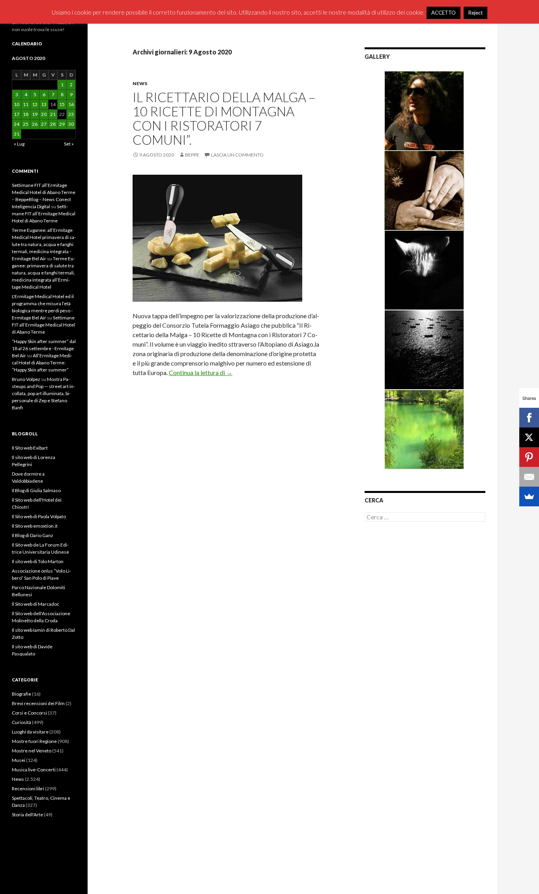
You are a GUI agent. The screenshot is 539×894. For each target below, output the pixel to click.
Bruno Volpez (26, 379)
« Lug (19, 144)
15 (62, 104)
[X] (529, 437)
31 (16, 134)
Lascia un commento (237, 155)
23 (71, 114)
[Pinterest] (529, 457)
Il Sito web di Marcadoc (35, 604)
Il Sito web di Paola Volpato (39, 516)
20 (44, 114)
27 (44, 124)
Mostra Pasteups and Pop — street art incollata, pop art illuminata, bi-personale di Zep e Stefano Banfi (43, 393)
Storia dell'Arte (27, 814)
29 (62, 124)
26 (34, 124)
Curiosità (21, 722)
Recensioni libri (28, 788)
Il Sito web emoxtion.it (35, 526)
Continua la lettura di (200, 372)
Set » (69, 144)
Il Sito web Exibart (30, 448)
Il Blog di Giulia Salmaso (36, 490)
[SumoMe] (529, 496)
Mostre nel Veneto (31, 751)
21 (53, 114)
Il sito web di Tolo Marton (38, 561)
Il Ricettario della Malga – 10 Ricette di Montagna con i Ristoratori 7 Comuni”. (224, 118)
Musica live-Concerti (34, 770)
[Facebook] (529, 417)
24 (16, 124)
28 (53, 124)
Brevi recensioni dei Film (38, 703)
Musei (18, 760)
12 (34, 104)
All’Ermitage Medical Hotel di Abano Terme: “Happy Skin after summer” (42, 363)
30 (71, 124)
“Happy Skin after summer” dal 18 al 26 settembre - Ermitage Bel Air (44, 348)
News (140, 83)
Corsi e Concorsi (29, 713)
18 (25, 114)
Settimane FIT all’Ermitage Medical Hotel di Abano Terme (43, 213)
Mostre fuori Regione (34, 741)
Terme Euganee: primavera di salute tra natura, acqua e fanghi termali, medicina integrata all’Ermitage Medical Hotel (43, 273)
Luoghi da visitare (30, 732)
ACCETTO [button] (443, 12)
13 (44, 104)
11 (25, 104)
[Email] (529, 477)
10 (16, 104)
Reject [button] (475, 12)
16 (71, 104)
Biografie (21, 694)
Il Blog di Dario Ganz (32, 535)
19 (34, 114)
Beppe (192, 155)
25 (25, 124)
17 (16, 114)
